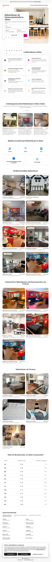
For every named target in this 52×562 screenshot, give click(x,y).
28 (16, 50)
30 (21, 50)
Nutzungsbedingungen (29, 559)
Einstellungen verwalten (38, 554)
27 (14, 50)
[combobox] (16, 27)
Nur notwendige (24, 554)
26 (11, 50)
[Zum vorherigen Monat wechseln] (6, 35)
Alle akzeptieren (10, 554)
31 (6, 53)
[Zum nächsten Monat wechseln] (21, 35)
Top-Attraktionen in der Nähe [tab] (35, 515)
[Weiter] (28, 111)
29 (19, 50)
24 (6, 50)
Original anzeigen (37, 1)
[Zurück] (23, 111)
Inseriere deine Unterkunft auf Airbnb (39, 5)
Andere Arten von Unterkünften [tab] (20, 515)
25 (9, 50)
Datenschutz (20, 559)
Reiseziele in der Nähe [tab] (7, 515)
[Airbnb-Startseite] (6, 5)
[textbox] (10, 31)
